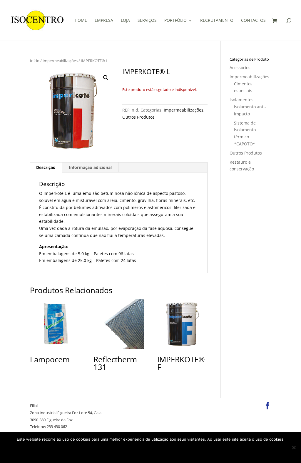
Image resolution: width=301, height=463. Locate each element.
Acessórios (240, 67)
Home (81, 20)
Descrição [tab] (46, 167)
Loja (125, 20)
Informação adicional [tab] (90, 167)
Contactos (253, 20)
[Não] (294, 447)
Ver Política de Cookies (163, 451)
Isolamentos (241, 99)
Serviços (147, 20)
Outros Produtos (138, 117)
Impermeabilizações (60, 60)
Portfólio (175, 20)
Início (34, 60)
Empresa (104, 20)
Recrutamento (216, 20)
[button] (106, 77)
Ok (112, 451)
